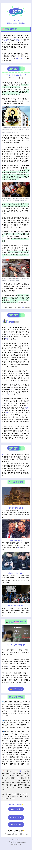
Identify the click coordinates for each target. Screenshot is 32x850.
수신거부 (13, 844)
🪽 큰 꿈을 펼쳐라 (13, 780)
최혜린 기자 (18, 58)
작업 (6, 339)
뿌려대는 (11, 389)
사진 (11, 334)
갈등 (18, 547)
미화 (19, 406)
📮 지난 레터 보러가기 (16, 817)
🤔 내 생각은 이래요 (16, 689)
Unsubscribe (18, 844)
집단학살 (16, 40)
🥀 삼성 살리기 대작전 (18, 771)
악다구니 (7, 412)
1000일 (6, 40)
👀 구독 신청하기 (16, 825)
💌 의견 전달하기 (16, 809)
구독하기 (15, 23)
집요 (27, 387)
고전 (8, 666)
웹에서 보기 (9, 23)
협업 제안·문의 (22, 23)
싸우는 (10, 394)
